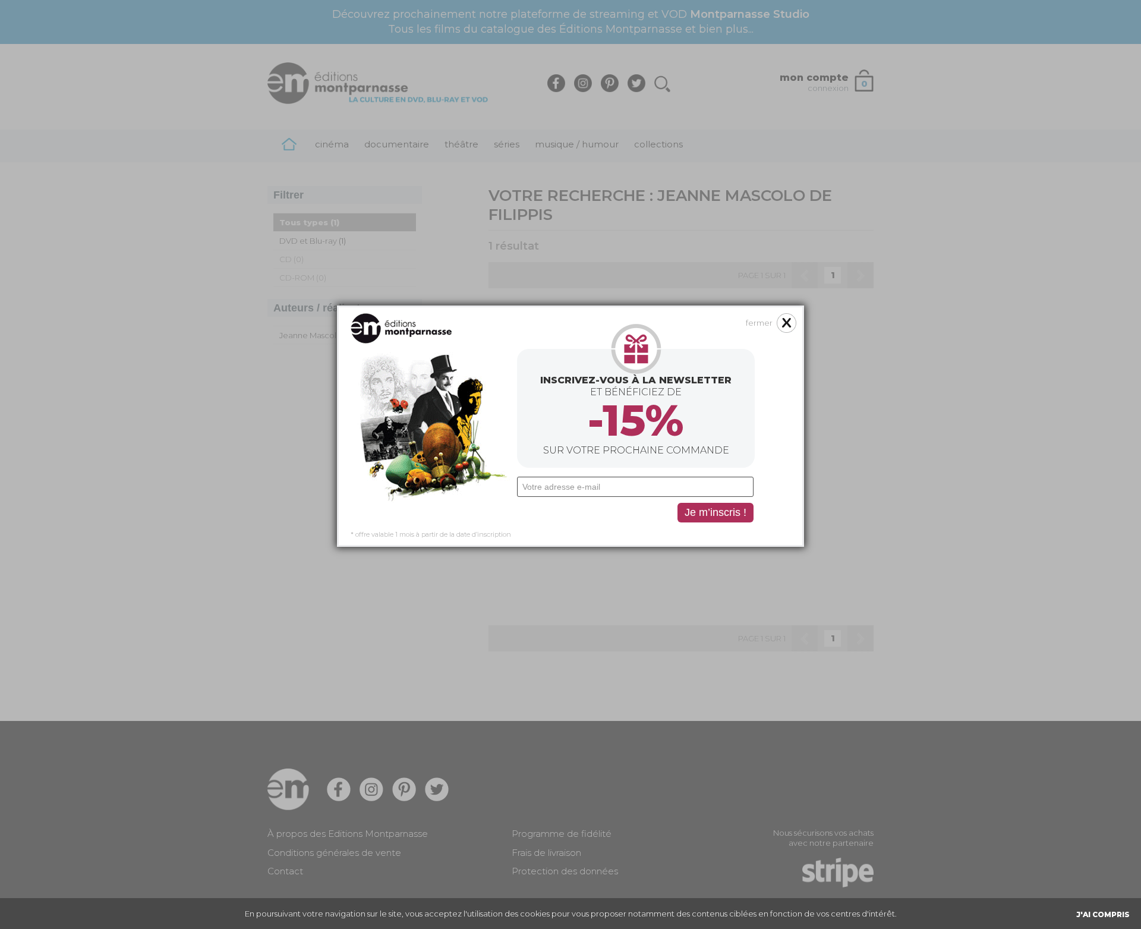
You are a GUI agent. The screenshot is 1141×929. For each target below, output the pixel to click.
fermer (759, 322)
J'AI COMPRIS (1103, 914)
